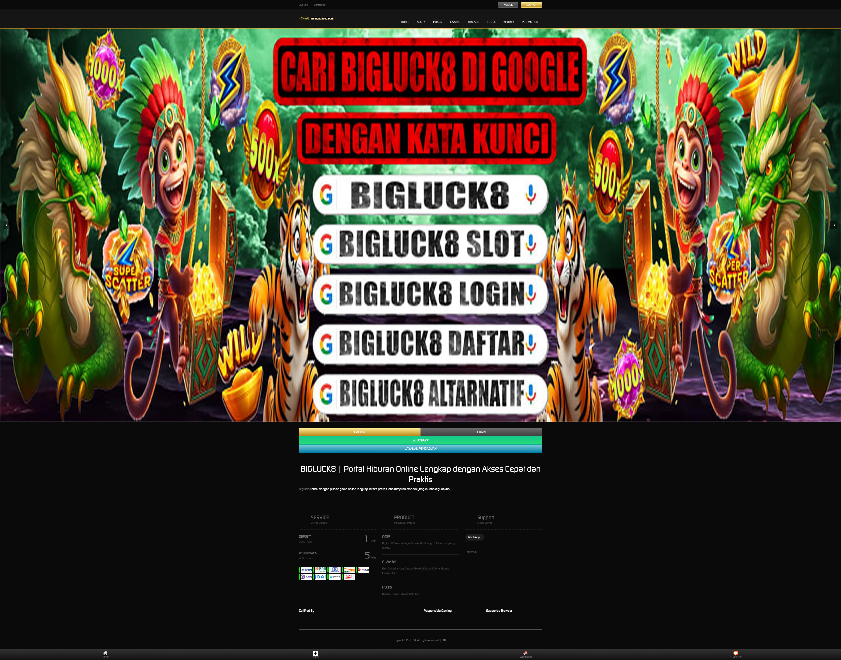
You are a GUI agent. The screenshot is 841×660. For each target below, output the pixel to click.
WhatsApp (474, 537)
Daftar (531, 5)
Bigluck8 (305, 489)
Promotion (530, 22)
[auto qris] (420, 225)
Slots (421, 22)
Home (405, 22)
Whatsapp (421, 440)
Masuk (508, 5)
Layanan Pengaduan (420, 449)
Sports (509, 22)
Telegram (471, 552)
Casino (455, 22)
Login (481, 432)
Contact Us (319, 4)
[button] (7, 225)
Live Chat (303, 4)
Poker (437, 22)
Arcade (473, 22)
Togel (491, 22)
